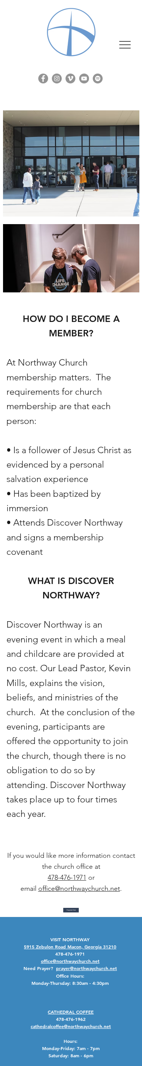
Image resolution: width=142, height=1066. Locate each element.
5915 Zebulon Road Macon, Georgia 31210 (70, 947)
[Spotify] (98, 78)
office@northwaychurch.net (79, 888)
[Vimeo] (70, 78)
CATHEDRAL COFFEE (71, 1012)
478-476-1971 (67, 877)
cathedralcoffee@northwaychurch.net (71, 1026)
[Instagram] (57, 78)
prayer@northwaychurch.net (86, 968)
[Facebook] (43, 78)
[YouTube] (84, 78)
